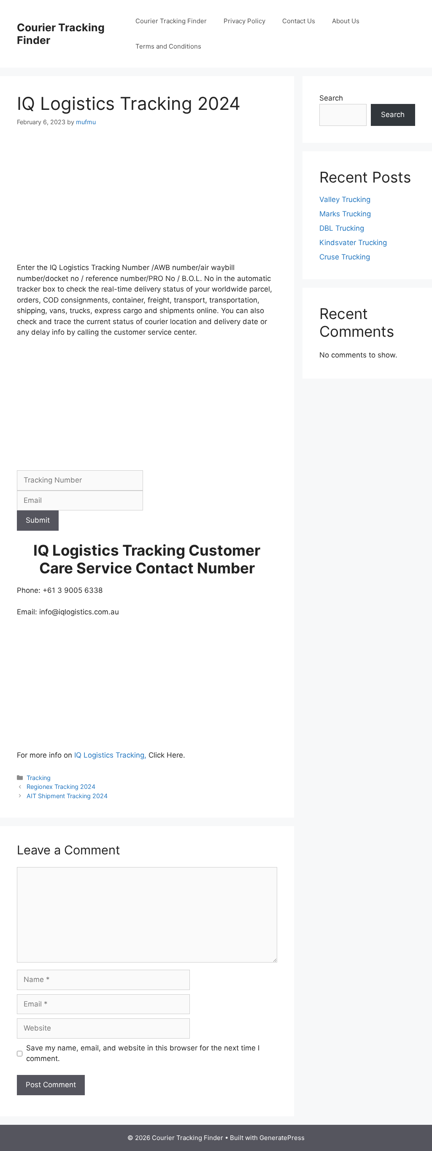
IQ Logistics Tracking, (111, 755)
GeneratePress (282, 1138)
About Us (345, 21)
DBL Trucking (341, 228)
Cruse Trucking (344, 257)
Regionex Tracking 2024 (61, 786)
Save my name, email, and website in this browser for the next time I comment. (142, 1053)
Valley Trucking (344, 199)
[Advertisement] (147, 200)
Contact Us (298, 21)
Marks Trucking (345, 214)
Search (331, 98)
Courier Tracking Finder (171, 21)
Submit (38, 520)
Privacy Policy (244, 21)
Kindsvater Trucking (353, 242)
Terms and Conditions (168, 46)
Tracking (39, 777)
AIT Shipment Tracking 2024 (67, 795)
